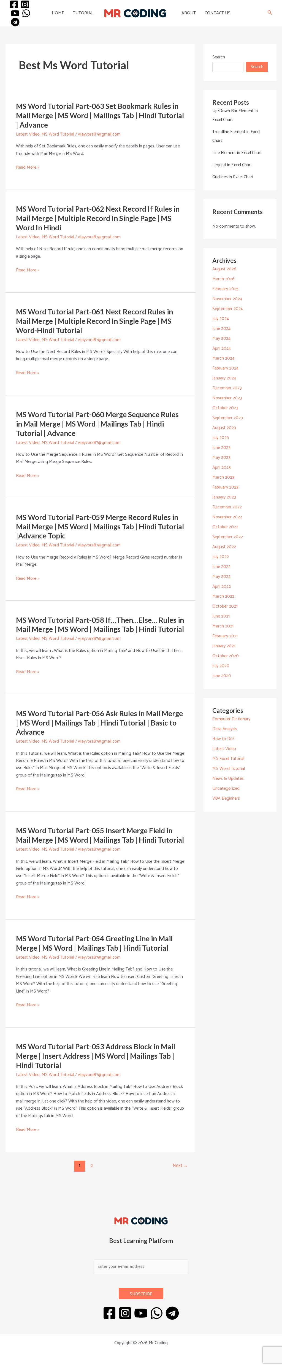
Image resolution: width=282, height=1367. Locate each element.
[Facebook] (14, 4)
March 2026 (223, 279)
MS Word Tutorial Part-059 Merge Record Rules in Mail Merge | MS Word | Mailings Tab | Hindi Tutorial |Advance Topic (100, 526)
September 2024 (227, 308)
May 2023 (221, 457)
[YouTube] (15, 13)
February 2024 (225, 368)
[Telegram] (15, 22)
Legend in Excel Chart (232, 165)
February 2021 (225, 636)
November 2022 (227, 517)
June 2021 (221, 616)
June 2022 (221, 566)
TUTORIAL (83, 13)
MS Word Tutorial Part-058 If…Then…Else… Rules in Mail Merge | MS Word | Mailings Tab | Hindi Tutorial (100, 625)
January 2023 (224, 497)
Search (218, 57)
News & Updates (228, 778)
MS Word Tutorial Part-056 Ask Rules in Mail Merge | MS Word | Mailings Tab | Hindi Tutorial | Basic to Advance (99, 723)
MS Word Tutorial (58, 134)
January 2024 (224, 378)
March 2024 (223, 358)
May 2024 (221, 338)
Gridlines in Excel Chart (233, 177)
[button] (269, 13)
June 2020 (221, 676)
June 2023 (221, 447)
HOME (58, 13)
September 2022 (227, 537)
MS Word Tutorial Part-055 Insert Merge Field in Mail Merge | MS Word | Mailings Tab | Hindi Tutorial (100, 835)
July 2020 (220, 666)
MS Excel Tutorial (228, 758)
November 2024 (227, 299)
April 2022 (221, 586)
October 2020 (225, 656)
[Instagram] (25, 4)
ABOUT (188, 13)
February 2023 (225, 487)
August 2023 (224, 428)
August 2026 (224, 269)
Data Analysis (224, 729)
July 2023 (220, 437)
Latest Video (28, 134)
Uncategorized (226, 788)
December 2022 (227, 507)
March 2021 (223, 626)
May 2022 (221, 576)
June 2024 (221, 328)
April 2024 (221, 348)
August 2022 (224, 547)
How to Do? (223, 739)
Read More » (27, 167)
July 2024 (220, 318)
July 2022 (220, 556)
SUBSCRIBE (141, 1294)
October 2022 (225, 527)
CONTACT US (218, 13)
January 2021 (223, 646)
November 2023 (227, 398)
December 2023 (227, 388)
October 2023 (225, 408)
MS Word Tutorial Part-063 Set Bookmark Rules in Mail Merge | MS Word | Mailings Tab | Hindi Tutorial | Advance (100, 115)
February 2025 (225, 289)
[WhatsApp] (26, 13)
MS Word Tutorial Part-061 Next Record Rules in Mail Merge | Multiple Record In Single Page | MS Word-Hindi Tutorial (94, 321)
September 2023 (227, 418)
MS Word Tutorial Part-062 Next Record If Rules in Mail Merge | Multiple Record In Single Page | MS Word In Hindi (98, 218)
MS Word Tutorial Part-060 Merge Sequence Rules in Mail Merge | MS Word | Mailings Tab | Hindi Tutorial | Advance (97, 424)
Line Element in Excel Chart (237, 153)
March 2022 (223, 596)
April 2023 (221, 467)
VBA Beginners (226, 798)
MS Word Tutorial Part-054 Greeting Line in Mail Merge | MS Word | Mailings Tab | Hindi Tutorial (94, 943)
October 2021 (224, 606)
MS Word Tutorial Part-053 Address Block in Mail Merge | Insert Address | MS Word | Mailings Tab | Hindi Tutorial (95, 1056)
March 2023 (223, 477)
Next (180, 1165)
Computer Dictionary (231, 719)
